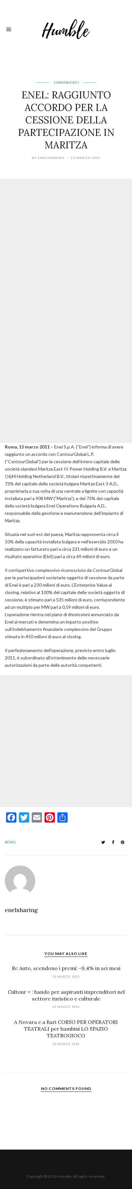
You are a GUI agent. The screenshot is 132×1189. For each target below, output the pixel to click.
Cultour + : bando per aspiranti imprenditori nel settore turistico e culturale (66, 995)
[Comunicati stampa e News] (66, 28)
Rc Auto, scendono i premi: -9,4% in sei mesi (66, 968)
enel (12, 842)
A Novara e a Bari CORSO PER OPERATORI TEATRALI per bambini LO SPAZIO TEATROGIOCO (66, 1029)
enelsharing (51, 158)
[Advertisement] (66, 245)
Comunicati (66, 82)
